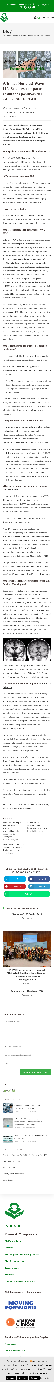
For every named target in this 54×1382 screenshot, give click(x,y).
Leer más (44, 1378)
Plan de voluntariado (14, 1261)
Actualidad (11, 112)
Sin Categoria (26, 112)
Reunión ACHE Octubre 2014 (27, 914)
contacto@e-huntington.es (20, 4)
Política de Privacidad (11, 1161)
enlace (5, 798)
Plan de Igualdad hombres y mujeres (22, 1254)
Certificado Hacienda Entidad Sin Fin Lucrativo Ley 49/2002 (27, 1155)
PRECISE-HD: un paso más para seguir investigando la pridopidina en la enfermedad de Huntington (30, 1122)
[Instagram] (9, 1090)
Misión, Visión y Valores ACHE (15, 1174)
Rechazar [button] (22, 1378)
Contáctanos (8, 1180)
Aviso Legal (10, 1344)
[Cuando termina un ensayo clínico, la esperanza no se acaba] (8, 1108)
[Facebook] (5, 1090)
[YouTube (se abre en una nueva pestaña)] (33, 7)
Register (45, 4)
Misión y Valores (13, 1241)
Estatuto (9, 1248)
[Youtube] (13, 1090)
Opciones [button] (34, 1378)
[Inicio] (4, 36)
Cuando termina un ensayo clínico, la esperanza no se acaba (37, 825)
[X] (7, 1226)
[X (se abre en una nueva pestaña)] (21, 7)
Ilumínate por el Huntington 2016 (27, 991)
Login (38, 4)
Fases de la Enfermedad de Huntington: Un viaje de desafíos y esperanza (13, 847)
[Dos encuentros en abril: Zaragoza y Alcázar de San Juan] (8, 1138)
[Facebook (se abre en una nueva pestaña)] (25, 7)
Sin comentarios (13, 116)
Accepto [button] (10, 1378)
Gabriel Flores (12, 109)
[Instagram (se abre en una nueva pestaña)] (30, 7)
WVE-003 (12, 489)
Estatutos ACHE (9, 1167)
